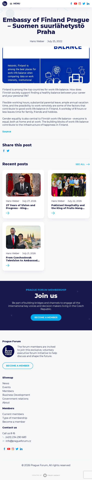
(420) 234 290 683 (16, 437)
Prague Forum (4, 3)
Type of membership (14, 418)
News (5, 383)
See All (80, 164)
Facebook (71, 3)
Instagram (79, 3)
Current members (13, 414)
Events (6, 387)
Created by (37, 475)
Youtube (75, 3)
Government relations (15, 398)
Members (8, 391)
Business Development (16, 394)
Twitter (83, 3)
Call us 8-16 (8, 433)
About (6, 402)
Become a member (46, 317)
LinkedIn (88, 3)
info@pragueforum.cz (18, 441)
